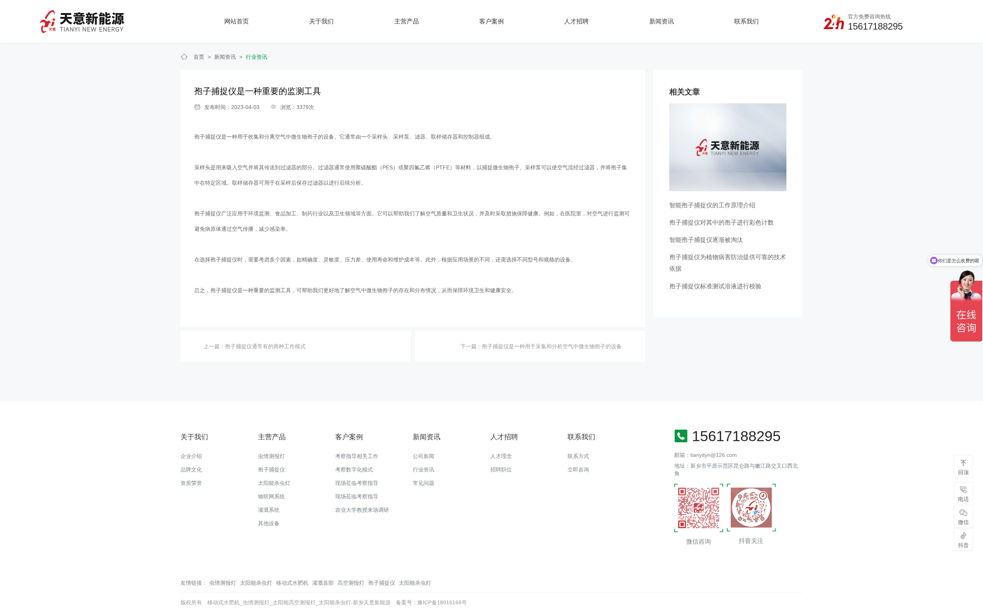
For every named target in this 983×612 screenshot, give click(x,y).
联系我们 (746, 21)
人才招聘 (576, 21)
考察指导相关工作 (356, 456)
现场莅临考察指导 (356, 483)
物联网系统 (271, 496)
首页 (199, 57)
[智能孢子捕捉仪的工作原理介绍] (727, 147)
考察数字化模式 (354, 469)
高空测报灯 (351, 583)
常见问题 (423, 483)
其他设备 (269, 523)
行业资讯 (256, 57)
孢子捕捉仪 (271, 469)
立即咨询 (578, 469)
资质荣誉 (191, 483)
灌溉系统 (269, 510)
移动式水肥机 (292, 583)
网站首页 (236, 21)
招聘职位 (501, 469)
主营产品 (406, 21)
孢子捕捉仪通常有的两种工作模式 (265, 346)
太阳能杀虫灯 (274, 483)
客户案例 (491, 21)
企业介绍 (191, 456)
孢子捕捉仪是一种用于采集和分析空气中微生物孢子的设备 (552, 346)
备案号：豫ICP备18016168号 (431, 602)
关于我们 (321, 21)
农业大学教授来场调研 (362, 510)
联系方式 (578, 456)
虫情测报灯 (271, 456)
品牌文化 (191, 469)
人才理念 (501, 456)
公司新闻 (423, 456)
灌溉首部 (323, 583)
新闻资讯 (661, 21)
